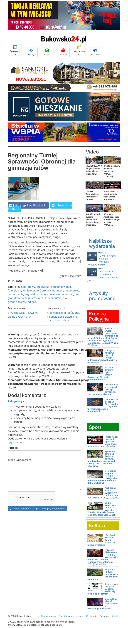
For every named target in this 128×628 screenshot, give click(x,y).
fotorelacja (14, 290)
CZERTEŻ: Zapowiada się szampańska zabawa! (92, 195)
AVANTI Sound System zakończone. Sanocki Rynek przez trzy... (93, 219)
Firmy (31, 54)
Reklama (95, 54)
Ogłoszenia (15, 53)
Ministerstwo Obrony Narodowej (43, 290)
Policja (63, 54)
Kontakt (115, 616)
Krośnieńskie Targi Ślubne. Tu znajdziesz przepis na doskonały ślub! (63, 316)
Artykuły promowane (102, 295)
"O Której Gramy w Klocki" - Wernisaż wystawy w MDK (101, 259)
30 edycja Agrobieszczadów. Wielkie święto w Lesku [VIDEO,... (111, 219)
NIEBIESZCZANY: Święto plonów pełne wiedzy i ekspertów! (94, 170)
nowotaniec (72, 290)
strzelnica (37, 298)
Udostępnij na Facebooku (30, 205)
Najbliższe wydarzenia (102, 243)
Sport (47, 54)
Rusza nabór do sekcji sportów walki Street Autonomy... (110, 195)
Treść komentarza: (20, 460)
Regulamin (91, 616)
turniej (49, 298)
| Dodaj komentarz (22, 508)
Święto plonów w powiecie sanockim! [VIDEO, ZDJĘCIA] (111, 171)
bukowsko (43, 286)
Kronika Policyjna (99, 316)
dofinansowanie (61, 286)
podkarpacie (15, 294)
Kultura (97, 525)
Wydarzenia (79, 53)
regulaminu (15, 442)
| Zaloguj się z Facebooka (51, 508)
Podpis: (13, 447)
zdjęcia (32, 302)
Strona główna (48, 616)
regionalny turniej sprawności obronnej (49, 294)
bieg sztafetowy (25, 286)
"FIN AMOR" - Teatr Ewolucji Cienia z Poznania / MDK (102, 274)
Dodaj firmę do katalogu (71, 616)
